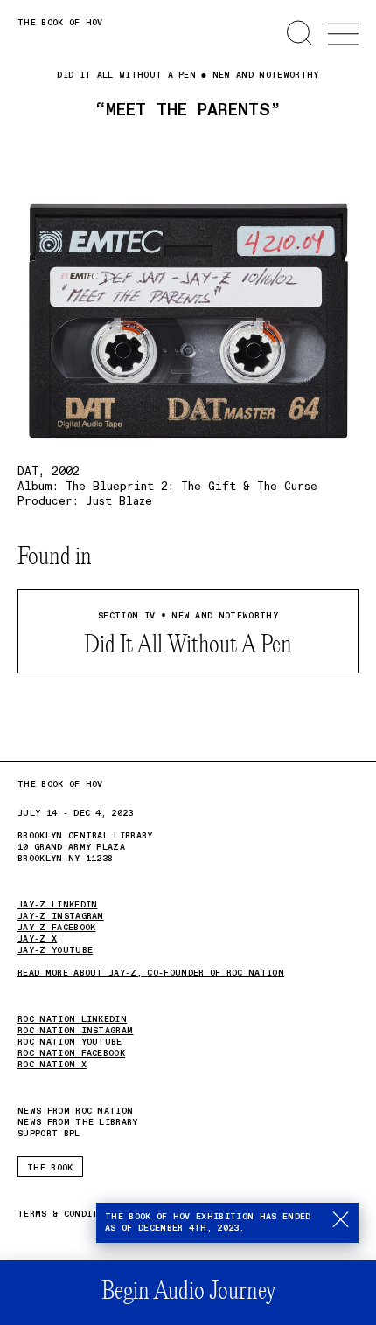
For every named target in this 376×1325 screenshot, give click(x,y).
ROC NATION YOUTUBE (69, 1042)
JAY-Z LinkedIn (57, 905)
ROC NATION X (52, 1065)
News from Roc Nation (75, 1111)
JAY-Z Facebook (56, 927)
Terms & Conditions (69, 1214)
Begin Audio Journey (188, 1292)
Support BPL (48, 1134)
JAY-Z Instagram (60, 916)
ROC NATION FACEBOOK (71, 1053)
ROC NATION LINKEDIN (72, 1019)
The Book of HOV (60, 23)
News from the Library (77, 1122)
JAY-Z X (37, 939)
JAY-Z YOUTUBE (55, 950)
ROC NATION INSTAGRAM (75, 1031)
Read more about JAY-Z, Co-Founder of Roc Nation (150, 973)
